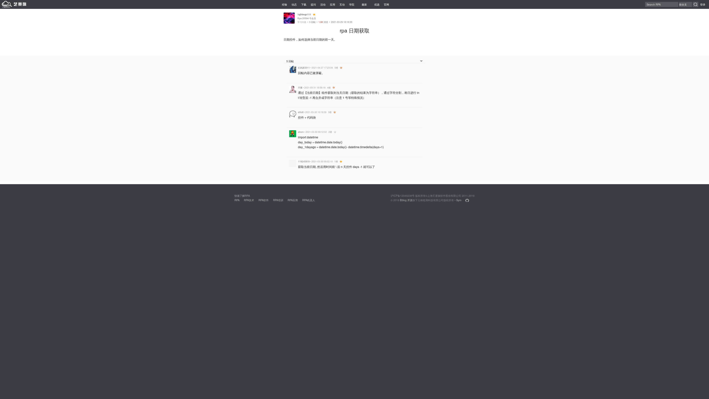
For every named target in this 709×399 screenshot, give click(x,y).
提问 (313, 4)
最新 (364, 4)
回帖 (312, 21)
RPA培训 (278, 200)
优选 (376, 4)
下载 (303, 4)
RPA (236, 200)
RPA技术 (249, 200)
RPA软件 (263, 200)
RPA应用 (293, 200)
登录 (702, 4)
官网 (386, 4)
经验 (284, 4)
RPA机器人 (308, 200)
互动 (342, 4)
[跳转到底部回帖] (421, 61)
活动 (323, 4)
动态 (294, 4)
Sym (458, 200)
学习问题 (301, 22)
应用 (332, 4)
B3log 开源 (406, 200)
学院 (351, 4)
